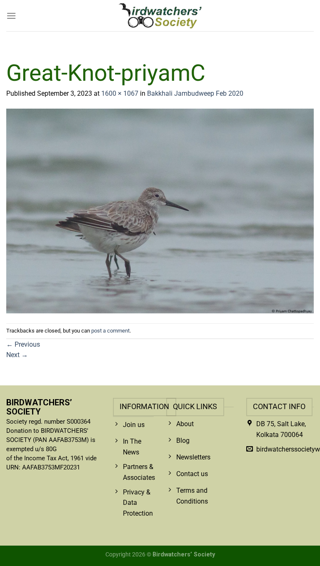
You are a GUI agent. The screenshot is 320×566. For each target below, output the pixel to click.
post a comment (110, 331)
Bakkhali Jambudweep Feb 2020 (195, 93)
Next (17, 355)
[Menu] (11, 15)
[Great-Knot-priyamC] (160, 210)
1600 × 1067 (119, 93)
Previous (23, 344)
